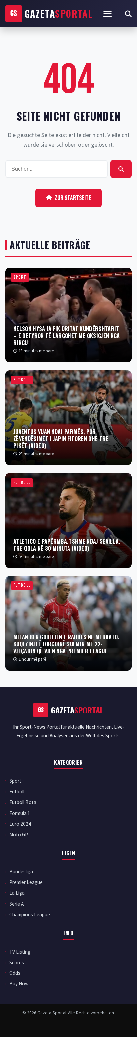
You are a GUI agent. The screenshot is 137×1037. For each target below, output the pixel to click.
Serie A (16, 904)
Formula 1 (19, 813)
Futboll (16, 791)
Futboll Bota (22, 802)
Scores (16, 962)
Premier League (26, 882)
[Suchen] (121, 169)
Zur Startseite (73, 198)
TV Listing (19, 952)
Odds (14, 973)
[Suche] (128, 14)
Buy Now (19, 983)
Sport (15, 781)
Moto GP (18, 834)
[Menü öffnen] (107, 14)
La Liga (17, 893)
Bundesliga (21, 871)
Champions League (29, 914)
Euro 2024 (20, 824)
